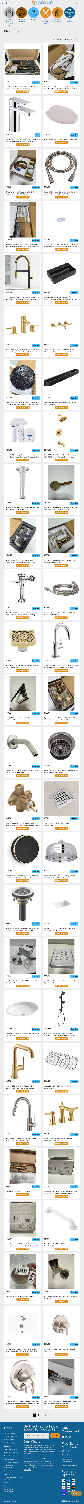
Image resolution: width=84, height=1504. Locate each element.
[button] (68, 39)
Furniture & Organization (12, 1443)
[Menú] (2, 3)
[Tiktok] (70, 1437)
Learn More (27, 1453)
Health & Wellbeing (10, 1449)
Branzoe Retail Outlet (73, 1501)
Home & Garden (9, 1439)
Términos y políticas (10, 1501)
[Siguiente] (53, 1415)
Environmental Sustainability (8, 1490)
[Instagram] (66, 1437)
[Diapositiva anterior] (8, 62)
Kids (5, 1474)
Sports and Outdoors (11, 1452)
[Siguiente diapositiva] (37, 62)
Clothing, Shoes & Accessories (10, 1467)
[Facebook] (63, 1437)
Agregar (77, 76)
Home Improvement (10, 1436)
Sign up (55, 1435)
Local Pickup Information (70, 1465)
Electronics (7, 1446)
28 (49, 1415)
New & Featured (9, 1433)
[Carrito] (81, 3)
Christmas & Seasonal (11, 1462)
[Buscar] (7, 3)
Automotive (8, 1456)
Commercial (8, 1471)
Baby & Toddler (9, 1459)
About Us (7, 1483)
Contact (6, 1486)
